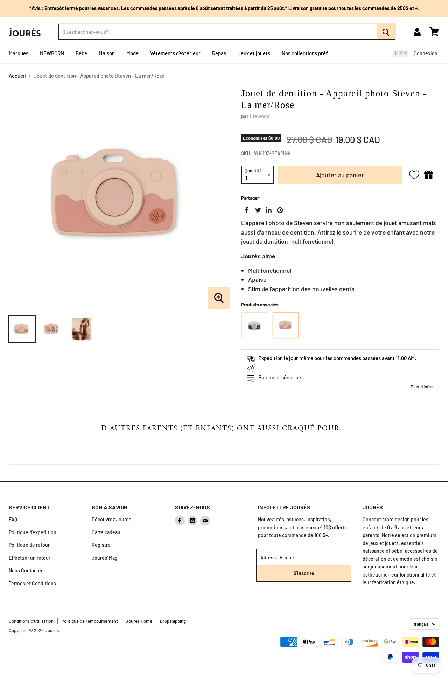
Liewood (260, 116)
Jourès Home (139, 621)
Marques (18, 53)
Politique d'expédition (32, 532)
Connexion (426, 53)
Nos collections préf (305, 53)
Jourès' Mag (105, 558)
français (421, 624)
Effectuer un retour (29, 558)
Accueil (17, 76)
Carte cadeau (106, 532)
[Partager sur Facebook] (245, 209)
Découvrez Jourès (111, 519)
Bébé (81, 53)
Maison (107, 53)
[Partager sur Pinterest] (278, 209)
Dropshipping (173, 621)
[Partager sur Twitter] (256, 209)
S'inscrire (304, 573)
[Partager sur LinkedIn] (267, 209)
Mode (132, 53)
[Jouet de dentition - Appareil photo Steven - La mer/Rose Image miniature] (22, 329)
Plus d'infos (422, 386)
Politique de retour (29, 545)
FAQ (13, 519)
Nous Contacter (26, 570)
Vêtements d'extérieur (175, 53)
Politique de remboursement (89, 621)
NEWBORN (52, 53)
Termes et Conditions (32, 583)
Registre (101, 545)
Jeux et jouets (254, 53)
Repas (219, 53)
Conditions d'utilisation (31, 621)
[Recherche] (386, 32)
